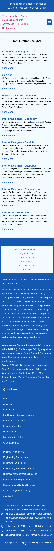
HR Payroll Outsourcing (15, 463)
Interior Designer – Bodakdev (19, 118)
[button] (49, 22)
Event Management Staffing (16, 490)
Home (6, 398)
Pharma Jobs (9, 431)
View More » (8, 68)
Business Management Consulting (20, 474)
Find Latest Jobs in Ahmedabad (18, 415)
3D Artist (7, 75)
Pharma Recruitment (13, 452)
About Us (7, 404)
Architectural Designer (15, 51)
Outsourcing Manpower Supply (18, 468)
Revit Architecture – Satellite (19, 95)
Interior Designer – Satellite (18, 142)
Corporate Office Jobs (14, 420)
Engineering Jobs (12, 426)
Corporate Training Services (17, 479)
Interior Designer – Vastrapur (19, 165)
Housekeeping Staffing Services (19, 485)
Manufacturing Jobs (13, 437)
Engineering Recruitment (15, 457)
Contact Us (8, 409)
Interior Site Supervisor (16, 212)
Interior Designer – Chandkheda (21, 189)
